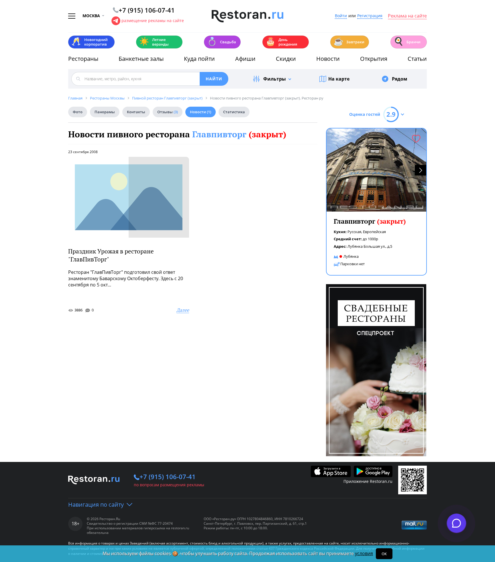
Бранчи (407, 41)
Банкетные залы (141, 59)
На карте (338, 79)
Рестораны (83, 59)
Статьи (417, 59)
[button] (420, 170)
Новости (328, 59)
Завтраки (348, 41)
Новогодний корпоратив (89, 42)
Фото (77, 111)
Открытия (373, 59)
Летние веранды (154, 42)
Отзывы (167, 111)
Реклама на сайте (407, 16)
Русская (354, 231)
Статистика (234, 111)
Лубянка (351, 256)
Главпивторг (239, 134)
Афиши (245, 59)
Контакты (136, 111)
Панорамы (105, 111)
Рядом (399, 79)
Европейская (374, 231)
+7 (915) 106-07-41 (168, 476)
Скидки (286, 59)
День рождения (281, 42)
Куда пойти (199, 59)
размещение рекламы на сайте (152, 20)
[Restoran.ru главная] (247, 16)
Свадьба (221, 41)
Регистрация (369, 15)
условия (364, 553)
